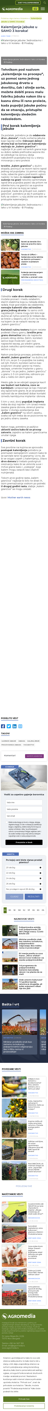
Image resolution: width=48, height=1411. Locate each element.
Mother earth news (19, 498)
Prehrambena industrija (32, 280)
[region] (24, 1382)
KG (38, 910)
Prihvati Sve (24, 1399)
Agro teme (14, 18)
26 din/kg (10, 883)
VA (33, 910)
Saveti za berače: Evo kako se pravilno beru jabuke (31, 244)
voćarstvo (28, 745)
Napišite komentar (34, 756)
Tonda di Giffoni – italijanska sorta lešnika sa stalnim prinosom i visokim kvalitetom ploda (32, 259)
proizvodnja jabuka (11, 745)
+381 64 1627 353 (16, 1343)
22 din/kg (10, 873)
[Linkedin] (15, 726)
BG (5, 910)
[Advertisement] (24, 607)
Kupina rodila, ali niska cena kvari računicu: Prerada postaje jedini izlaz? (35, 1125)
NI (14, 910)
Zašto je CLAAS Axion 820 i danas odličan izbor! (35, 1272)
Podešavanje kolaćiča (24, 1406)
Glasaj (14, 896)
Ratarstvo (8, 1038)
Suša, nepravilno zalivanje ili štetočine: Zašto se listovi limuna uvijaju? (36, 1105)
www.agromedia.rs (10, 1348)
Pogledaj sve (24, 1186)
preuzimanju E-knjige (22, 831)
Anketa (10, 854)
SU (24, 910)
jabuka (21, 741)
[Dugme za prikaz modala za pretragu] (45, 2)
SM (19, 910)
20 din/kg (10, 867)
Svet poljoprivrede (28, 3)
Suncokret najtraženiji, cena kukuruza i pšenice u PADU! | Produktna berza (35, 1230)
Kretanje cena (34, 1238)
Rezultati (33, 896)
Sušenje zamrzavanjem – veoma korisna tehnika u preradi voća (32, 275)
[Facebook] (3, 726)
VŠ (29, 910)
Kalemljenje (33, 741)
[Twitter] (9, 726)
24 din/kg (10, 878)
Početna (4, 18)
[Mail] (20, 726)
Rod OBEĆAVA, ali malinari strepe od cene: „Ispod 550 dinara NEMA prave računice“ (36, 1168)
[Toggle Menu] (43, 8)
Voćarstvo (24, 18)
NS (10, 910)
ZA (43, 910)
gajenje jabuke (8, 741)
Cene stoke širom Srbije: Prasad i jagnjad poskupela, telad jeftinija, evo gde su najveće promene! (35, 1252)
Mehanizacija (34, 1218)
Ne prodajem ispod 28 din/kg (20, 889)
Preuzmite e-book (24, 842)
